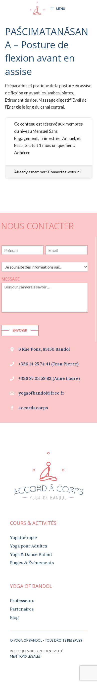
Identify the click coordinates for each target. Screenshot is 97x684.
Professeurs (22, 600)
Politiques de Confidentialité (36, 651)
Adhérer (22, 152)
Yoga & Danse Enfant (31, 554)
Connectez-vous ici (64, 171)
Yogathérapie (23, 537)
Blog (14, 617)
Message (10, 279)
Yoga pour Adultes (28, 546)
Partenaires (22, 609)
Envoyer (20, 330)
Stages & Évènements (32, 562)
